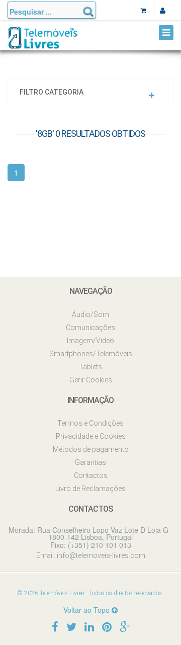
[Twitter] (71, 626)
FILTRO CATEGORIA (51, 92)
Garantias (90, 462)
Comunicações (90, 328)
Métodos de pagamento (91, 449)
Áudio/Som (90, 314)
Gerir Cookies (90, 380)
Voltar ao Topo (87, 610)
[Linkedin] (89, 626)
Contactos (91, 475)
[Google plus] (125, 626)
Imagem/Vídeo (90, 341)
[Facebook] (55, 626)
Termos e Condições (90, 423)
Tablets (90, 367)
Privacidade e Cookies (91, 436)
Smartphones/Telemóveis (90, 354)
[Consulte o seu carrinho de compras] (143, 10)
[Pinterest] (107, 626)
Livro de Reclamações (90, 489)
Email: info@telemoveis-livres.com (90, 555)
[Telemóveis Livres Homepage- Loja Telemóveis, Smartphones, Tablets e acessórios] (43, 41)
